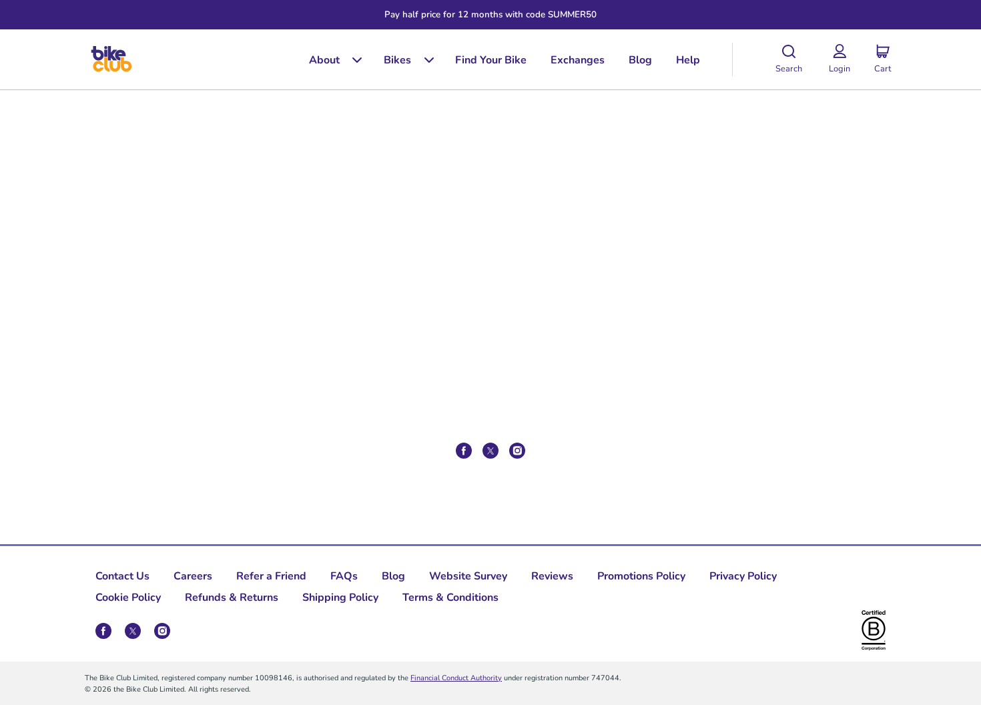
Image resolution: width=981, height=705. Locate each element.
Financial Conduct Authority (456, 677)
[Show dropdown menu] (352, 59)
